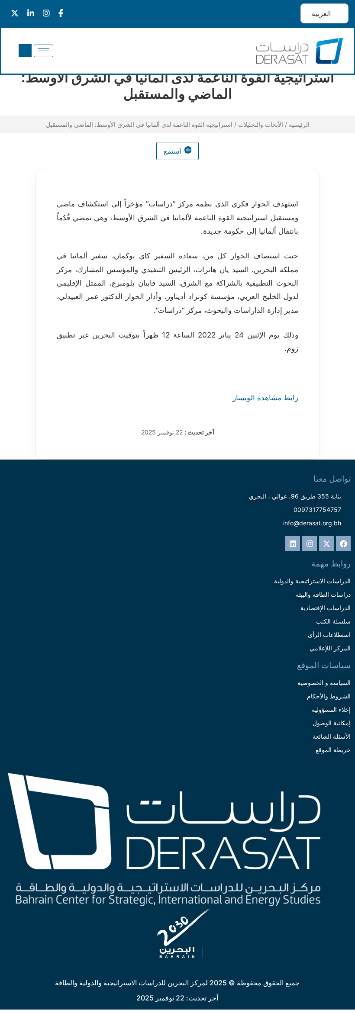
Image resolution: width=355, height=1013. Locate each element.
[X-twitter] (326, 543)
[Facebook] (343, 543)
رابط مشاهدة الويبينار (265, 397)
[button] (25, 50)
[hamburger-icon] (43, 51)
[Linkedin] (292, 543)
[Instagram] (309, 543)
